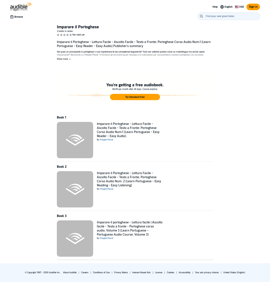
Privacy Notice (121, 272)
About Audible (70, 272)
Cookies (170, 272)
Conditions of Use (101, 272)
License (158, 272)
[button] (64, 59)
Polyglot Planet (106, 139)
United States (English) (234, 272)
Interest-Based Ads (141, 272)
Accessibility (184, 272)
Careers (84, 272)
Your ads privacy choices (207, 272)
